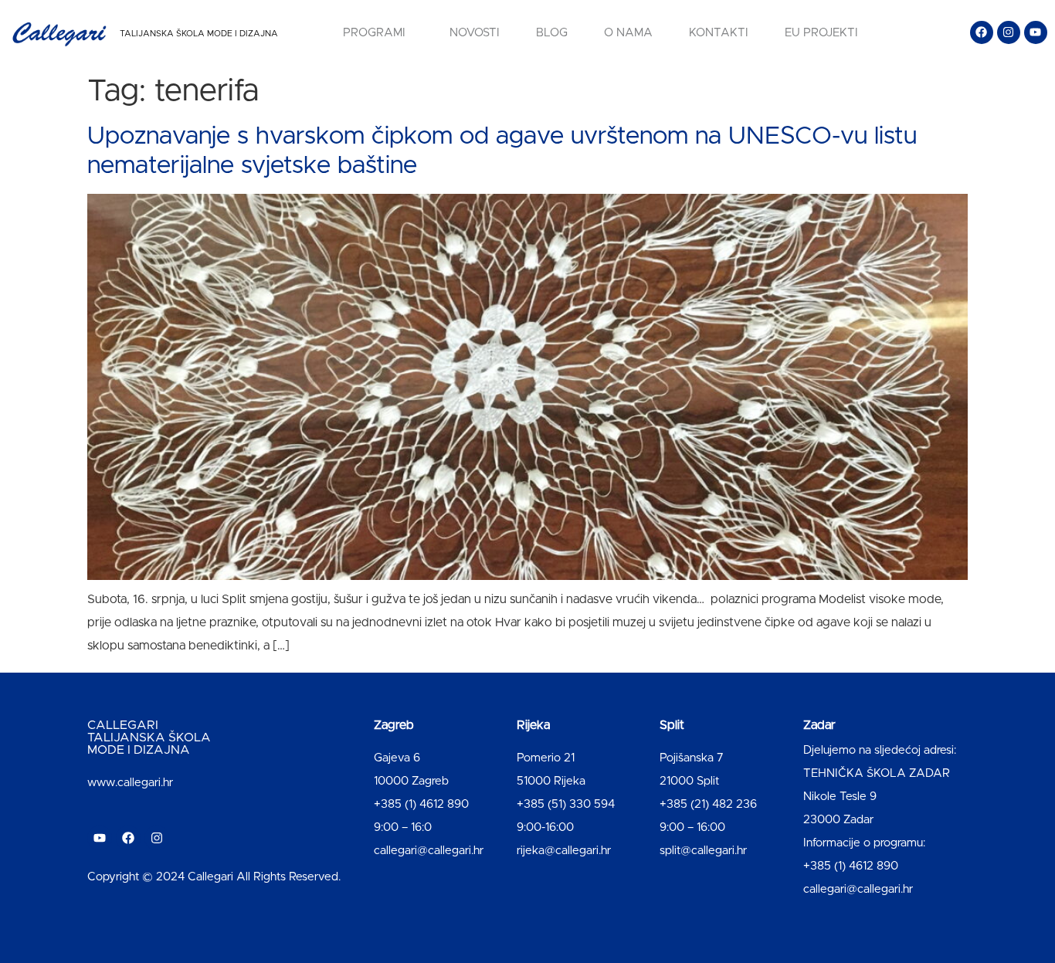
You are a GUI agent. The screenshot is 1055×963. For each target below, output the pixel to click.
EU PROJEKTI (821, 33)
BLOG (552, 33)
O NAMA (628, 33)
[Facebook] (981, 32)
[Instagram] (1008, 32)
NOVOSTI (474, 33)
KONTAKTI (718, 33)
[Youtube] (1035, 32)
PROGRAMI (374, 33)
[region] (201, 841)
